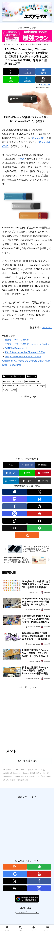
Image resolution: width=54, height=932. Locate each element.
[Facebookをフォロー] (14, 506)
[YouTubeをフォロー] (39, 513)
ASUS (7, 381)
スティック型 (10, 390)
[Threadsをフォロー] (39, 506)
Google (42, 386)
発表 (22, 159)
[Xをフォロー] (39, 492)
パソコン (32, 376)
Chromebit (19, 381)
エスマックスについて (27, 912)
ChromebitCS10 (33, 381)
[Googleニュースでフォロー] (15, 874)
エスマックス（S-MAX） (17, 340)
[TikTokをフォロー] (14, 521)
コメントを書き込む (27, 760)
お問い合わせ (28, 908)
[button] (43, 79)
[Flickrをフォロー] (14, 528)
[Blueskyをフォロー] (39, 499)
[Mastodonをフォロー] (14, 499)
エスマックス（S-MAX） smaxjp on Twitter (27, 344)
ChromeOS (9, 386)
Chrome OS (38, 138)
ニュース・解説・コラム (14, 376)
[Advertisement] (27, 426)
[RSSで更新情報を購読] (27, 535)
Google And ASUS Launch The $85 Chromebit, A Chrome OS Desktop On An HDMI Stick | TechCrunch (26, 360)
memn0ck (47, 327)
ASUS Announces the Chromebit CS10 (25, 352)
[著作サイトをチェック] (14, 492)
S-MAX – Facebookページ (18, 348)
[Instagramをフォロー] (14, 513)
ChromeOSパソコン (26, 386)
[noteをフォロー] (39, 521)
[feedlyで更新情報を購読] (39, 528)
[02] (27, 205)
